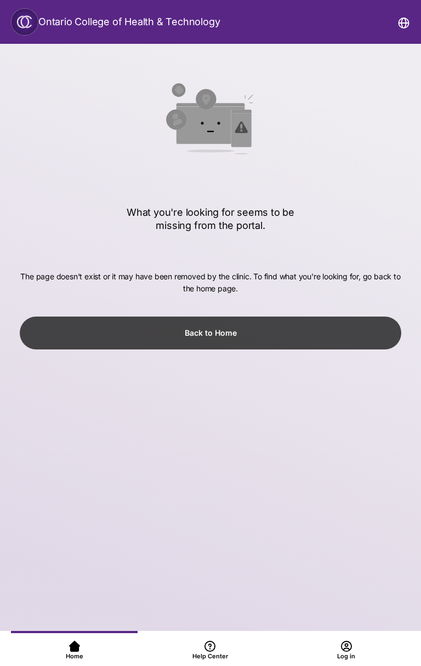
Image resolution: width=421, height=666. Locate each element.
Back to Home (211, 332)
